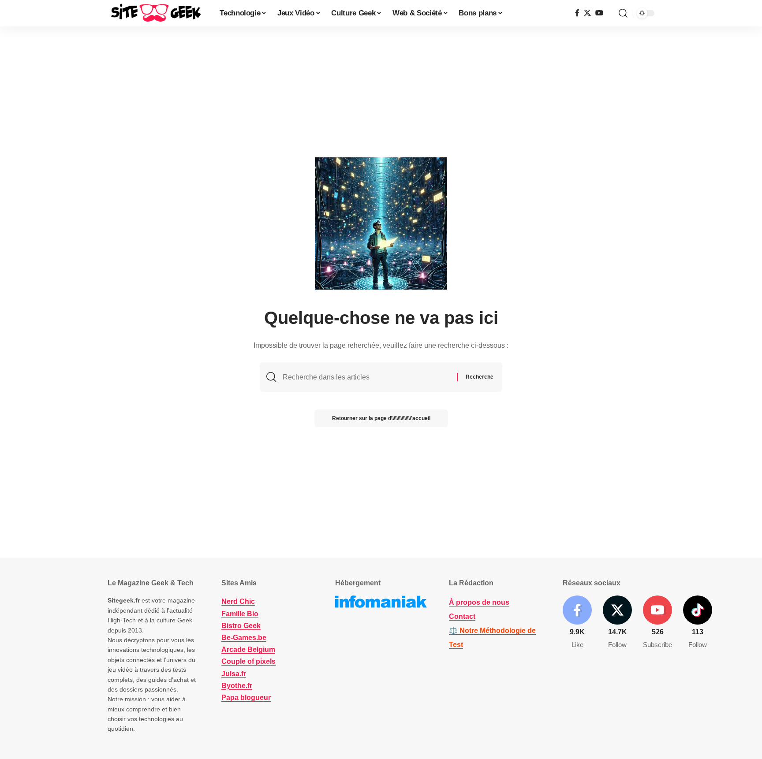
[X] (587, 13)
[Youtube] (657, 622)
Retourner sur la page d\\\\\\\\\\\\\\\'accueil (381, 418)
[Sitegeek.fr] (156, 13)
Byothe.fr (236, 685)
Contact (462, 616)
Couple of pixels (248, 661)
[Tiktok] (697, 622)
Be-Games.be (243, 637)
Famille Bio (239, 614)
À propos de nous (479, 602)
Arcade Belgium (248, 649)
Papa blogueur (246, 697)
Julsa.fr (233, 673)
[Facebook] (577, 13)
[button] (623, 13)
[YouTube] (599, 13)
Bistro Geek (241, 625)
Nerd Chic (238, 601)
